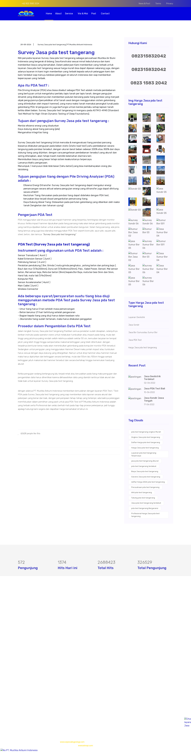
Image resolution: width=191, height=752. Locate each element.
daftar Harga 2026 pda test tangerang (148, 482)
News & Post (144, 3)
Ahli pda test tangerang (141, 492)
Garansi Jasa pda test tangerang (145, 477)
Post (94, 13)
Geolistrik (76, 610)
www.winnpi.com (85, 745)
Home (49, 13)
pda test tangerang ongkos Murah (146, 432)
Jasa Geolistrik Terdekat (152, 377)
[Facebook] (19, 718)
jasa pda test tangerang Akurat (145, 461)
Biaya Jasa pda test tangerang (144, 471)
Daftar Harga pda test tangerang (145, 442)
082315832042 (148, 56)
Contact (105, 13)
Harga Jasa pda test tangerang (145, 448)
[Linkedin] (33, 718)
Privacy (169, 3)
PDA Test (76, 616)
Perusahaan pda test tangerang (145, 487)
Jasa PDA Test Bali (154, 388)
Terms (158, 3)
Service (69, 13)
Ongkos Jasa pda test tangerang (145, 437)
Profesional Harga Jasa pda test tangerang (145, 514)
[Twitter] (23, 718)
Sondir (74, 621)
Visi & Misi (83, 13)
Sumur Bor (76, 627)
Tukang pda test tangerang (143, 498)
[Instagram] (28, 718)
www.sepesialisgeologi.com (72, 742)
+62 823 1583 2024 (30, 3)
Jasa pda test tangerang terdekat (146, 503)
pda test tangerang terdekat (143, 466)
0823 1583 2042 (148, 83)
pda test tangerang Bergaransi (144, 508)
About (58, 13)
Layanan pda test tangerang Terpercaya (143, 454)
